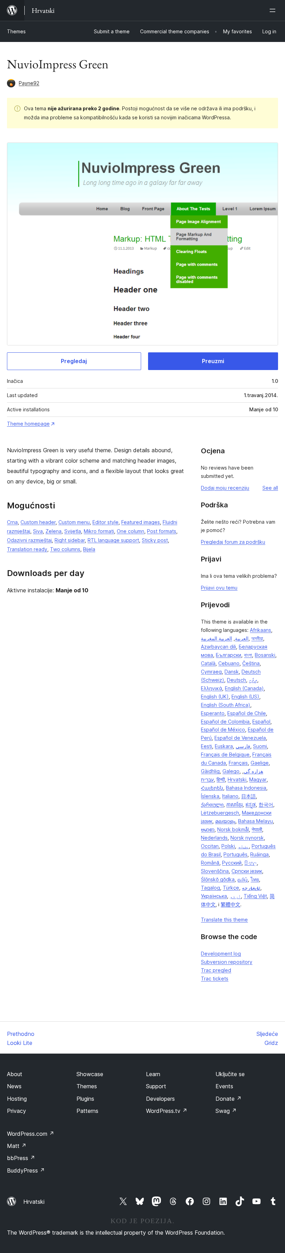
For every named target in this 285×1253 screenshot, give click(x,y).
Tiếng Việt (255, 896)
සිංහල (250, 863)
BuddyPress (26, 1170)
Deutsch (236, 680)
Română (210, 863)
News (14, 1086)
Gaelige (260, 763)
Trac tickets (214, 978)
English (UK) (215, 697)
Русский (232, 863)
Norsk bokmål (233, 829)
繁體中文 (230, 904)
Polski (228, 846)
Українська (214, 896)
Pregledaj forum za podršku (233, 542)
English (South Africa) (225, 705)
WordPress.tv (166, 1110)
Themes (16, 31)
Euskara (224, 746)
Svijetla (72, 531)
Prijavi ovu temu (219, 588)
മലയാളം (225, 821)
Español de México (223, 729)
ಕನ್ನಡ (250, 804)
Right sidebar (70, 540)
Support (156, 1086)
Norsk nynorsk (247, 838)
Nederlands (214, 838)
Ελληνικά (211, 688)
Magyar (258, 779)
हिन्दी (221, 779)
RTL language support (113, 540)
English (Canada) (244, 688)
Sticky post (155, 540)
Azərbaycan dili (218, 647)
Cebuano (228, 663)
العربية (242, 638)
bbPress (21, 1158)
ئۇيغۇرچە (251, 888)
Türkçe (231, 888)
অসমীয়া (257, 638)
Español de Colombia (225, 721)
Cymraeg (211, 672)
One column (130, 531)
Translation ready (27, 549)
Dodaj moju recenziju (225, 488)
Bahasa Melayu (255, 821)
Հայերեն (212, 788)
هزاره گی (253, 771)
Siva (38, 531)
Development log (221, 953)
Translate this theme (224, 919)
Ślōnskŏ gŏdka (218, 879)
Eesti (206, 746)
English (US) (245, 697)
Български (228, 655)
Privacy (16, 1110)
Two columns (65, 549)
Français (238, 763)
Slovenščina (215, 871)
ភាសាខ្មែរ (234, 804)
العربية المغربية (216, 638)
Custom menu (74, 522)
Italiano (230, 796)
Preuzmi (213, 361)
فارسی (243, 746)
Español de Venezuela (240, 738)
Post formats (161, 531)
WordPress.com (30, 1133)
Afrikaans (260, 630)
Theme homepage (28, 424)
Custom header (38, 522)
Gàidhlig (210, 771)
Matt (16, 1145)
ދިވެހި (253, 680)
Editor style (105, 522)
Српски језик (246, 871)
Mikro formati (99, 531)
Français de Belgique (225, 754)
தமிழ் (242, 879)
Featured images (140, 522)
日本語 (248, 796)
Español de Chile (246, 713)
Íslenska (210, 796)
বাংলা (248, 655)
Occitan (210, 846)
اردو (235, 896)
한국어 (266, 804)
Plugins (85, 1098)
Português (235, 854)
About (14, 1074)
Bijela (89, 549)
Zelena (54, 531)
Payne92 (29, 83)
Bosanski (265, 655)
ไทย (255, 879)
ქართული (212, 804)
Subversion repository (226, 962)
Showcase (89, 1074)
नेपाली (257, 829)
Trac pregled (216, 970)
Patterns (87, 1110)
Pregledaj (74, 361)
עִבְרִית (207, 779)
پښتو (243, 846)
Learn (153, 1074)
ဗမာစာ (207, 829)
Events (224, 1086)
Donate (228, 1098)
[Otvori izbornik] (274, 10)
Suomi (260, 746)
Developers (160, 1098)
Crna (12, 522)
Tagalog (210, 888)
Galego (230, 771)
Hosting (17, 1098)
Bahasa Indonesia (246, 788)
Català (208, 663)
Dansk (232, 672)
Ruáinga (259, 854)
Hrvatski (237, 779)
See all (270, 488)
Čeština (251, 663)
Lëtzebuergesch (220, 813)
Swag (226, 1110)
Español (261, 721)
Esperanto (213, 713)
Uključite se (230, 1074)
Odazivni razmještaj (29, 540)
